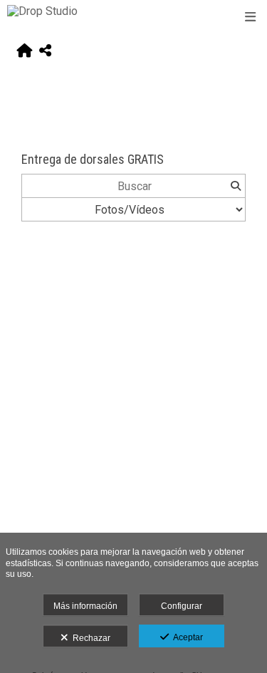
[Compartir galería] (45, 51)
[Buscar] (235, 186)
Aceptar (186, 637)
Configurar (181, 606)
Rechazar (89, 638)
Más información (85, 606)
